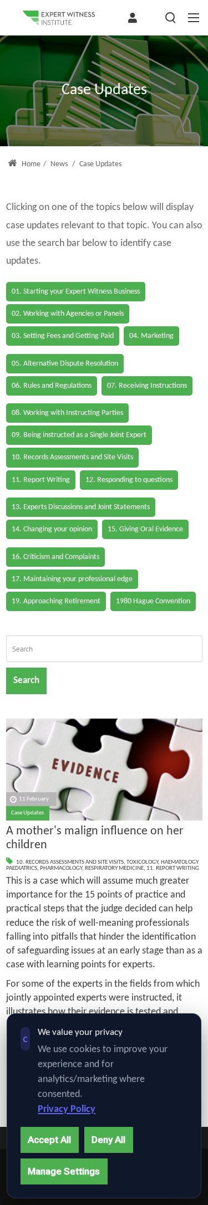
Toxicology (142, 862)
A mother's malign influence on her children (95, 838)
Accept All (49, 1139)
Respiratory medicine (114, 868)
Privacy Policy (66, 1109)
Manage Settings (64, 1171)
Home (30, 164)
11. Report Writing (172, 868)
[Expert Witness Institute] (58, 18)
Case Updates (27, 813)
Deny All (108, 1139)
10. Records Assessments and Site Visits (70, 862)
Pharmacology (61, 868)
